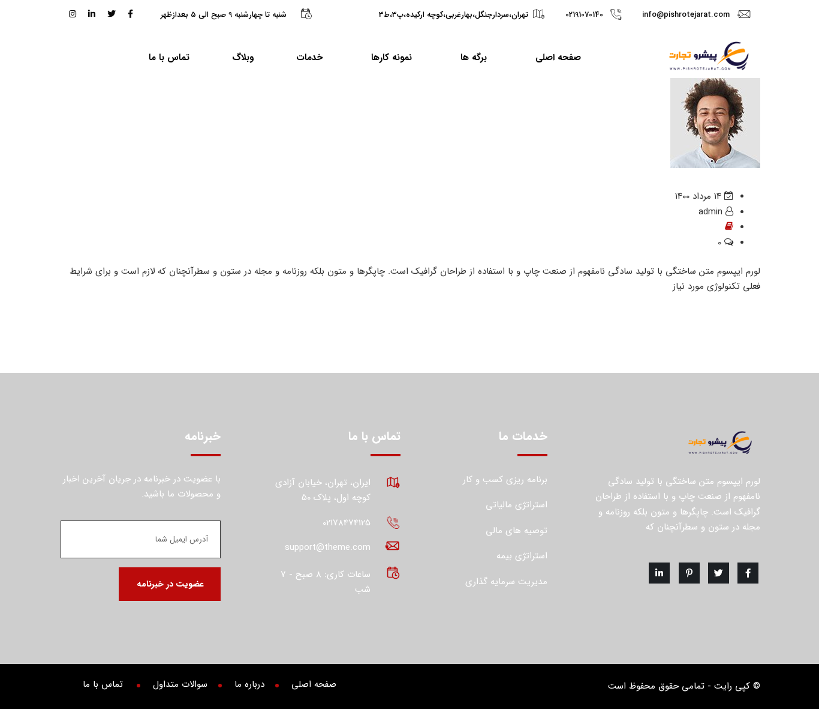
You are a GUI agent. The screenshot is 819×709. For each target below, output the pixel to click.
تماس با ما (169, 57)
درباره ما (249, 684)
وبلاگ (243, 57)
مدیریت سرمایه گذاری (506, 582)
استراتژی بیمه (521, 556)
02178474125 (347, 523)
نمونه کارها (391, 57)
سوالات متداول (180, 684)
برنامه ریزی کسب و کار (505, 479)
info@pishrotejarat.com (686, 14)
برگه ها (473, 57)
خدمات (309, 57)
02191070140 (584, 14)
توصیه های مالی (516, 530)
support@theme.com (328, 547)
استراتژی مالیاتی (516, 505)
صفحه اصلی (558, 57)
